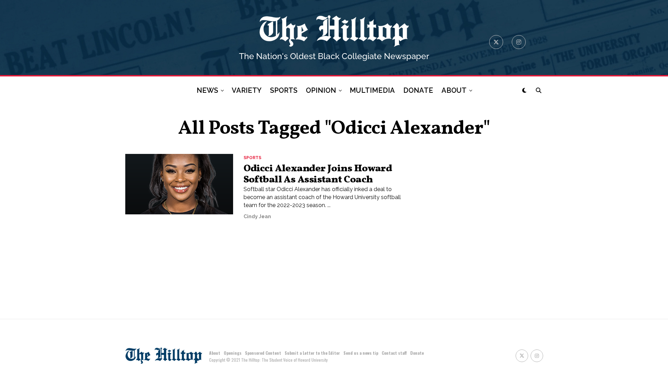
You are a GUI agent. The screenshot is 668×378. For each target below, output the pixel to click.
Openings (232, 353)
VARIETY (247, 90)
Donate (417, 353)
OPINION (321, 90)
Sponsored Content (263, 353)
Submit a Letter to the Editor (312, 353)
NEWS (207, 90)
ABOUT (454, 90)
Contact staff (394, 353)
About (214, 353)
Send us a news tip (360, 353)
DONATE (418, 90)
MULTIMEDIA (372, 90)
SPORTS (283, 90)
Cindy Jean (257, 216)
